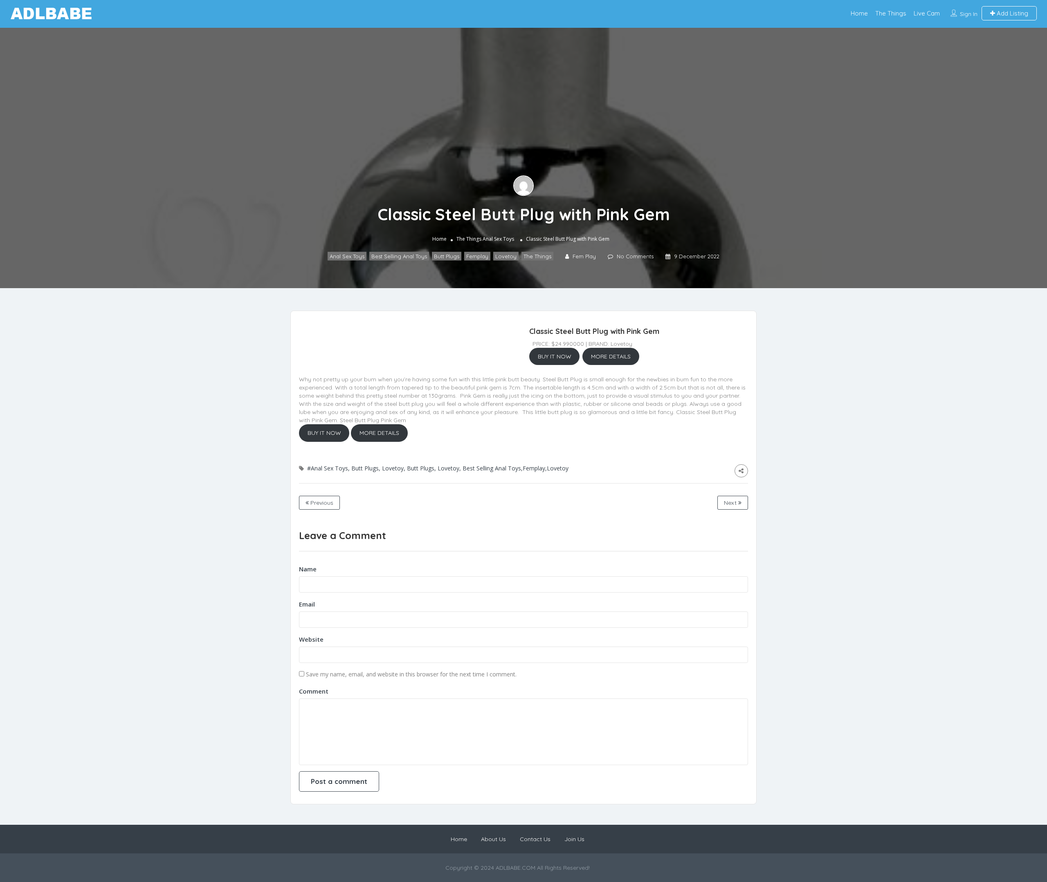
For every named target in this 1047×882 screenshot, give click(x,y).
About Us (493, 839)
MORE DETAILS (611, 356)
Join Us (574, 839)
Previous (321, 502)
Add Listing (1011, 13)
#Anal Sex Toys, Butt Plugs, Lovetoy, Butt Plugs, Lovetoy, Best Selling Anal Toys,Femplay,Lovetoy (437, 468)
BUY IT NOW (554, 356)
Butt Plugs (446, 256)
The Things (890, 13)
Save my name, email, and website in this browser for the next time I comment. (411, 674)
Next (731, 502)
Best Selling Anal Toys (399, 256)
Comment (313, 691)
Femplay (477, 256)
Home (859, 13)
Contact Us (535, 839)
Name (308, 569)
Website (311, 639)
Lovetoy (506, 256)
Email (307, 604)
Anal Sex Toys (498, 238)
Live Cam (927, 13)
